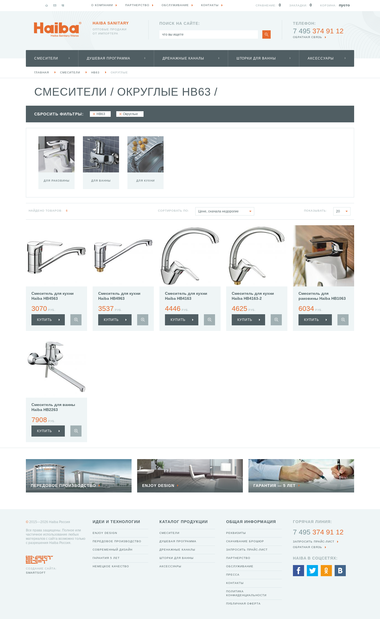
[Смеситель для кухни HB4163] (190, 255)
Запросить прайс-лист (247, 549)
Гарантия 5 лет (106, 557)
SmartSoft (36, 572)
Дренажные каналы (183, 58)
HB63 (95, 72)
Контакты (235, 583)
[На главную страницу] (58, 29)
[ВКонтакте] (340, 570)
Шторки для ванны (256, 58)
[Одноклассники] (326, 570)
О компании (102, 5)
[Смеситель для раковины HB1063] (323, 255)
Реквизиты (236, 532)
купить (44, 320)
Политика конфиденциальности (246, 593)
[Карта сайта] (62, 5)
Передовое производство (117, 541)
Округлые (119, 72)
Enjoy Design (105, 532)
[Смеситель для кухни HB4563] (56, 255)
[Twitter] (312, 570)
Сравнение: (266, 5)
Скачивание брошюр (245, 541)
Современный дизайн (112, 549)
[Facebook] (298, 570)
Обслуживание (239, 566)
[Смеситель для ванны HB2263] (56, 367)
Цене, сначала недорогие (218, 211)
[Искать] (266, 34)
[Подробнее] (76, 319)
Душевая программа (108, 58)
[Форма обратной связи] (54, 5)
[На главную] (46, 5)
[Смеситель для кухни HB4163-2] (256, 255)
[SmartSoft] (39, 558)
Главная (41, 72)
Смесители (46, 58)
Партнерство (238, 557)
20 (338, 211)
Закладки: (298, 5)
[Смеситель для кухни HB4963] (123, 255)
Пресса (233, 574)
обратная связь (307, 37)
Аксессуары (321, 58)
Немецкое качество (111, 566)
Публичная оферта (243, 603)
